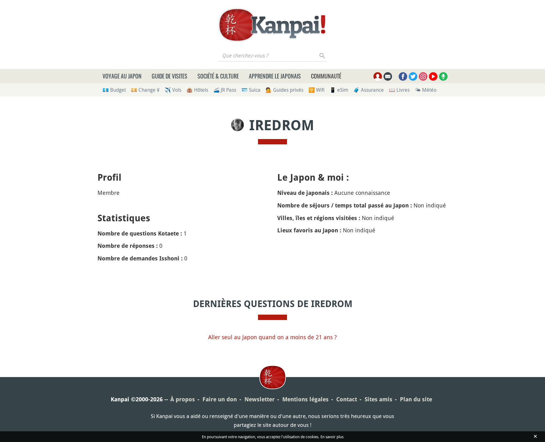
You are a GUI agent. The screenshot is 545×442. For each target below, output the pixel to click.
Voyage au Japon (122, 76)
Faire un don (219, 399)
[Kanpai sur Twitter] (413, 76)
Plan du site (416, 399)
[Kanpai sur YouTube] (433, 76)
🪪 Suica (251, 89)
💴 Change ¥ (145, 89)
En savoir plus (331, 436)
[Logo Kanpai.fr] (272, 25)
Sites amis (378, 399)
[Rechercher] (322, 55)
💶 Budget (114, 89)
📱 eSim (339, 89)
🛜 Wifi (316, 89)
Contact (346, 399)
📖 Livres (399, 89)
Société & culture (218, 76)
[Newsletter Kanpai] (388, 76)
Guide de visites (169, 76)
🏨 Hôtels (197, 89)
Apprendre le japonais (275, 76)
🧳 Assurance (368, 89)
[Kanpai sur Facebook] (403, 76)
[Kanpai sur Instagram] (423, 76)
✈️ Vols (173, 89)
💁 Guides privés (284, 89)
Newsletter (259, 399)
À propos (182, 399)
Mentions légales (305, 399)
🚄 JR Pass (224, 89)
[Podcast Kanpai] (443, 76)
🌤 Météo (426, 89)
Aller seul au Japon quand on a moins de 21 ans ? (272, 337)
